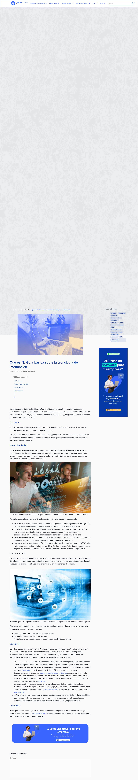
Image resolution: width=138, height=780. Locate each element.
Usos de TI (19, 387)
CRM (102, 3)
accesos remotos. (51, 690)
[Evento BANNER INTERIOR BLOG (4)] (50, 742)
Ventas (121, 322)
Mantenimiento (67, 3)
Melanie (32, 371)
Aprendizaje (53, 3)
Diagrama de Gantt (116, 317)
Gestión (113, 325)
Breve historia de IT (22, 384)
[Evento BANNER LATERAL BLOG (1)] (113, 416)
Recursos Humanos (116, 329)
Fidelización (114, 320)
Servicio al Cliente (82, 3)
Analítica (113, 313)
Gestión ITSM (14, 371)
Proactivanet (26, 670)
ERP (94, 3)
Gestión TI (114, 336)
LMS (112, 327)
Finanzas (120, 325)
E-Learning (114, 315)
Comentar (13, 758)
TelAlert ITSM (19, 692)
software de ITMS (40, 713)
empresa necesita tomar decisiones (53, 673)
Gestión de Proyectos (37, 3)
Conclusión (19, 391)
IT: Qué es (18, 381)
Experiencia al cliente (116, 332)
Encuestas (113, 322)
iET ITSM (41, 681)
